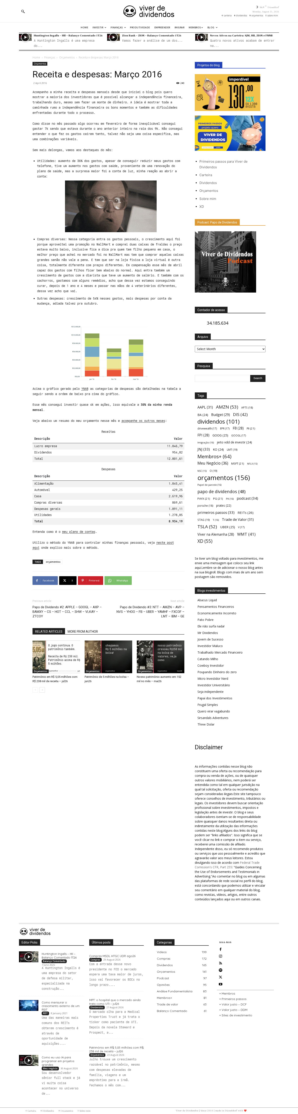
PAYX (203, 499)
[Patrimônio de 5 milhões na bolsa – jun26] (108, 656)
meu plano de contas (78, 532)
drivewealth (207, 428)
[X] (220, 977)
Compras (95, 959)
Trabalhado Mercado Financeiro (220, 652)
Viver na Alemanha (215, 534)
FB (238, 428)
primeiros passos (216, 512)
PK (230, 498)
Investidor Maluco (210, 646)
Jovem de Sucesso (210, 639)
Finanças (49, 57)
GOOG (220, 435)
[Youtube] (220, 984)
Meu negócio (50, 1068)
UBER (227, 527)
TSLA (207, 526)
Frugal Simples (207, 705)
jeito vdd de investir (234, 442)
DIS (240, 414)
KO (218, 449)
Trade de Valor (238, 519)
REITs (245, 512)
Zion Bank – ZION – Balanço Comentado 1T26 (151, 35)
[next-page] (42, 690)
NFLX (252, 463)
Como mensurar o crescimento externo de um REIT (61, 1006)
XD (201, 206)
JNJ (203, 449)
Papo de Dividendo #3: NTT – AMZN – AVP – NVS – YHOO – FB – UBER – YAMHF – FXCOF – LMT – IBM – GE (150, 611)
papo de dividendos (221, 491)
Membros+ (214, 456)
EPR (225, 428)
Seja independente (210, 692)
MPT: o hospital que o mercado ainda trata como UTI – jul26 (114, 1001)
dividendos (218, 421)
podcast (247, 498)
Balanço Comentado (54, 961)
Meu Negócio (212, 463)
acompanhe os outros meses (143, 421)
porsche (205, 506)
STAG (203, 520)
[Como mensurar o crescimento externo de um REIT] (28, 1005)
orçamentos (53, 561)
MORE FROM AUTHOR (83, 631)
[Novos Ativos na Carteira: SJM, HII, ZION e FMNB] (201, 37)
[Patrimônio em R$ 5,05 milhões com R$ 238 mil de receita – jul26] (56, 656)
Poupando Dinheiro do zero (217, 672)
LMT (232, 449)
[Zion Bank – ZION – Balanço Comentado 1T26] (113, 37)
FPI (203, 435)
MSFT (237, 463)
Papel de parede (209, 484)
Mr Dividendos (207, 633)
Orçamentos (67, 57)
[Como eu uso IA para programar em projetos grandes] (28, 1060)
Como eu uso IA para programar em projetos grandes (58, 1061)
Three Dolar (205, 724)
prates (223, 505)
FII (251, 428)
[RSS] (220, 963)
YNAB (84, 389)
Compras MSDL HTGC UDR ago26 (112, 956)
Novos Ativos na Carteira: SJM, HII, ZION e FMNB (241, 35)
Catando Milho (207, 659)
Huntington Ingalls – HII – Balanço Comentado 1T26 (68, 35)
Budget (220, 414)
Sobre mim (207, 199)
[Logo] (149, 11)
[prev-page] (35, 690)
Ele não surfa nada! (210, 626)
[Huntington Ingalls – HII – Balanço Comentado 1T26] (25, 37)
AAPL (205, 407)
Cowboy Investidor (210, 665)
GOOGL (238, 435)
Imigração (205, 442)
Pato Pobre (205, 620)
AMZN (227, 407)
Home (36, 57)
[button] (23, 11)
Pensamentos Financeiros (215, 607)
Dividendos (208, 183)
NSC (202, 470)
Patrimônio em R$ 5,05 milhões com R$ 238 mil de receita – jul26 (116, 1049)
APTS (247, 407)
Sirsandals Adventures (212, 718)
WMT (246, 534)
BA (202, 415)
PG (218, 499)
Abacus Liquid (207, 600)
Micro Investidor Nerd (212, 678)
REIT (45, 1013)
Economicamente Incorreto (216, 613)
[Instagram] (220, 956)
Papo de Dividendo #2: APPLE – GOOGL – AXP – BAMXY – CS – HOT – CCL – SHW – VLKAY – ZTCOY (67, 611)
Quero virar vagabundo (213, 711)
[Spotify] (220, 970)
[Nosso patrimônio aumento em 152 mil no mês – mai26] (160, 656)
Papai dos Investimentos (214, 698)
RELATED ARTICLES (48, 631)
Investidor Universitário (213, 685)
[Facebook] (220, 949)
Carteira (205, 175)
